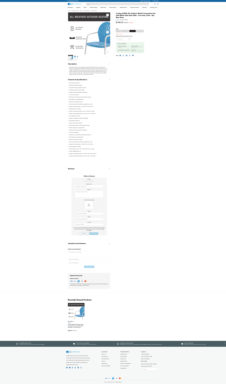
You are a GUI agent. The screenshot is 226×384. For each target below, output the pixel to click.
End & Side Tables (86, 10)
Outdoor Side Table (94, 10)
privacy (90, 230)
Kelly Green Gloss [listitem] (140, 31)
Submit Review (94, 233)
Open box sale (156, 0)
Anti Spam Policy (105, 358)
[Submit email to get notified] (129, 38)
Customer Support (145, 354)
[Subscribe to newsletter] (157, 369)
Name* (89, 211)
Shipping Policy (123, 361)
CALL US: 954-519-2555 (146, 356)
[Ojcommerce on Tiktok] (75, 367)
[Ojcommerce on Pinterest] (78, 367)
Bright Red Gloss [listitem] (125, 31)
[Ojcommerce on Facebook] (67, 367)
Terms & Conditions (124, 365)
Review (89, 189)
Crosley (117, 19)
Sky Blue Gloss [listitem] (132, 31)
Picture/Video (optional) (89, 200)
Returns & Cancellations (125, 363)
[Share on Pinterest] (126, 55)
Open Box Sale (123, 354)
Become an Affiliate (106, 365)
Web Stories (104, 363)
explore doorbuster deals (145, 0)
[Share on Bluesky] (133, 55)
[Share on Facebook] (120, 55)
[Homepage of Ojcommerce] (74, 4)
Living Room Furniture (75, 10)
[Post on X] (129, 55)
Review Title (89, 184)
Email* (89, 216)
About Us (104, 354)
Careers (103, 361)
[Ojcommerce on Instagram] (72, 367)
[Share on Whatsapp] (123, 55)
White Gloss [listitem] (119, 31)
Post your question (89, 266)
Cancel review (84, 233)
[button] (85, 181)
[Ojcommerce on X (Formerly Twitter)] (81, 367)
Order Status (123, 358)
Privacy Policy (105, 356)
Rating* (89, 179)
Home (69, 10)
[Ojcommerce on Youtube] (69, 367)
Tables (81, 10)
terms (103, 229)
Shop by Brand (123, 356)
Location (89, 222)
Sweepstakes (123, 368)
